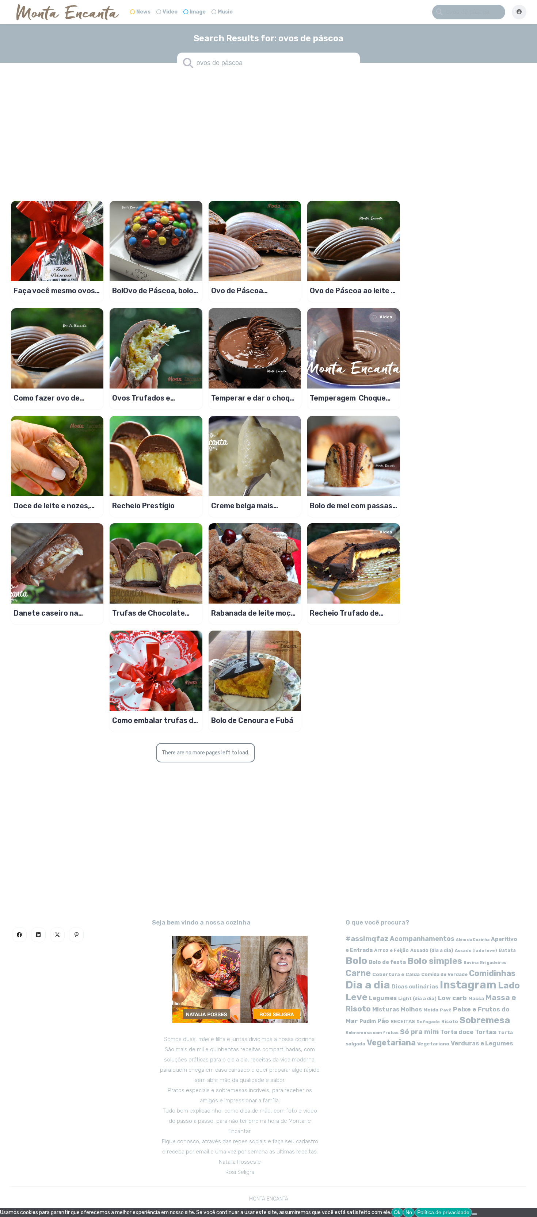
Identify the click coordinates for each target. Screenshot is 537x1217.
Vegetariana (391, 1043)
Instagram (468, 985)
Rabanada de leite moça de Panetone (253, 613)
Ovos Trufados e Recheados (141, 398)
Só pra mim (419, 1031)
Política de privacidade (443, 1212)
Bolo (356, 961)
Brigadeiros (493, 962)
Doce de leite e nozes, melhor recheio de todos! (57, 505)
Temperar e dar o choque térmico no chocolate (254, 398)
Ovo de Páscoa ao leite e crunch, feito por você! (352, 290)
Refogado (428, 1021)
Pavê (446, 1010)
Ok (397, 1212)
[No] (474, 1214)
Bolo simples (434, 961)
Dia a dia (368, 985)
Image (198, 12)
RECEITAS (403, 1021)
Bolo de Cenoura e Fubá (252, 720)
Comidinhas (492, 973)
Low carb (452, 998)
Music (225, 12)
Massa (476, 998)
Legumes (383, 998)
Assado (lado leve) (476, 950)
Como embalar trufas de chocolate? (155, 720)
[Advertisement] (268, 131)
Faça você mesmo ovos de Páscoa (54, 290)
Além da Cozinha (473, 939)
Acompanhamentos (422, 938)
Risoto (449, 1021)
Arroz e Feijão (391, 950)
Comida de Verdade (444, 974)
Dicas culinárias (415, 986)
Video (170, 12)
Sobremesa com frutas (372, 1032)
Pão (383, 1021)
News (143, 12)
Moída (430, 1010)
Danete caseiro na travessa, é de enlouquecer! (46, 613)
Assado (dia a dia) (431, 950)
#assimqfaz (367, 938)
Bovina (471, 962)
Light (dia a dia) (417, 998)
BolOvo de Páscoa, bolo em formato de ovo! (152, 290)
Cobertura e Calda (396, 974)
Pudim (367, 1021)
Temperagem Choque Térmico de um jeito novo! (348, 398)
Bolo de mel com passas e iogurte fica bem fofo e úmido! (353, 505)
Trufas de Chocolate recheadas (148, 613)
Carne (358, 973)
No (408, 1212)
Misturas (385, 1009)
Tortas (485, 1032)
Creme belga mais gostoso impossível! (246, 505)
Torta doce (456, 1032)
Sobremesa (485, 1020)
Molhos (411, 1009)
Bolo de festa (387, 962)
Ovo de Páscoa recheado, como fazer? (252, 290)
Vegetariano (433, 1043)
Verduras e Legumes (482, 1043)
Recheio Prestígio (143, 505)
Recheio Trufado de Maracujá (344, 613)
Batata (507, 950)
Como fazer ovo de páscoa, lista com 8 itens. (47, 398)
